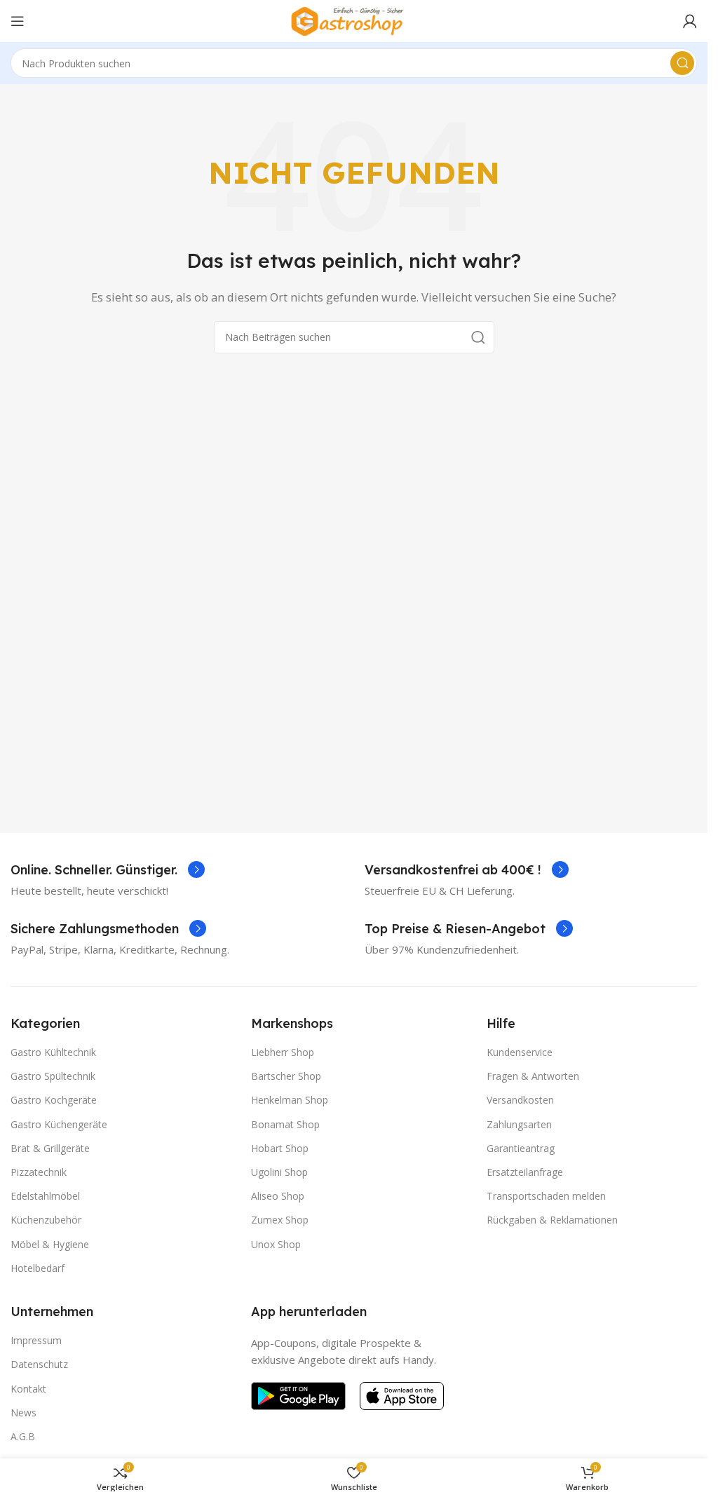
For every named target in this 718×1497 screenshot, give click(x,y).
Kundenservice (520, 1052)
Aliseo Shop (277, 1196)
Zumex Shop (280, 1219)
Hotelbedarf (38, 1268)
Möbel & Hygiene (50, 1244)
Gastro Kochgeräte (54, 1099)
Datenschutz (39, 1364)
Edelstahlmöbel (45, 1196)
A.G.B (23, 1436)
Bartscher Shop (286, 1076)
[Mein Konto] (690, 21)
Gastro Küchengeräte (59, 1124)
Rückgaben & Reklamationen (552, 1219)
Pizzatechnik (39, 1172)
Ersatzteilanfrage (525, 1172)
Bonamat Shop (285, 1124)
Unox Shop (276, 1244)
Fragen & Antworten (533, 1076)
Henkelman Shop (289, 1099)
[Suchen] (682, 63)
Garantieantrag (521, 1148)
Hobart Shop (280, 1148)
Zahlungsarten (519, 1124)
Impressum (36, 1340)
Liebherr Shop (282, 1052)
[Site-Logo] (354, 20)
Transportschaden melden (546, 1196)
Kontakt (28, 1388)
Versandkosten (520, 1099)
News (23, 1412)
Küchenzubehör (46, 1219)
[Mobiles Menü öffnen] (18, 21)
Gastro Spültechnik (53, 1076)
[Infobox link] (108, 870)
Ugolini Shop (279, 1172)
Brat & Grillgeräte (50, 1148)
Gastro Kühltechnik (53, 1052)
